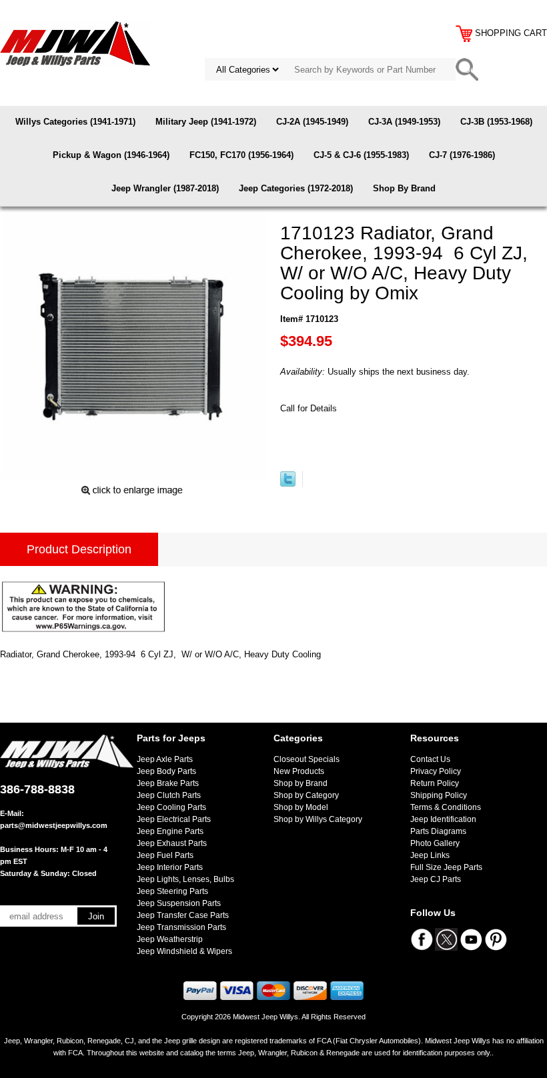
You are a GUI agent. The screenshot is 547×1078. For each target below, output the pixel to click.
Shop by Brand (301, 783)
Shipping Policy (438, 795)
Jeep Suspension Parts (179, 903)
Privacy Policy (435, 771)
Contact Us (430, 759)
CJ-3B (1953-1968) (496, 122)
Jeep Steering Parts (172, 891)
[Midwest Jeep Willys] (75, 43)
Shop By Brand (404, 188)
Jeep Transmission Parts (181, 927)
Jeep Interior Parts (170, 867)
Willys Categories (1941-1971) (75, 122)
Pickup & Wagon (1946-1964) (111, 155)
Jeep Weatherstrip (170, 939)
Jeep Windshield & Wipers (184, 951)
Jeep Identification (443, 819)
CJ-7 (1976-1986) (462, 155)
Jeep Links (430, 855)
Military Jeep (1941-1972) (205, 122)
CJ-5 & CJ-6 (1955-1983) (361, 155)
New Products (299, 771)
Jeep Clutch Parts (169, 795)
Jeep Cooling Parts (171, 807)
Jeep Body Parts (166, 771)
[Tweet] (288, 484)
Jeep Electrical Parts (174, 819)
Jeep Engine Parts (170, 831)
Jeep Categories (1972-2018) (296, 188)
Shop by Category (306, 795)
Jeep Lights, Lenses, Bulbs (185, 879)
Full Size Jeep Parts (446, 867)
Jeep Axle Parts (165, 759)
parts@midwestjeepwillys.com (53, 825)
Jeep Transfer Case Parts (183, 915)
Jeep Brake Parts (168, 783)
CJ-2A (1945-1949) (312, 122)
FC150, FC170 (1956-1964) (241, 155)
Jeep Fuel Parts (165, 855)
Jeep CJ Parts (435, 879)
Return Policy (434, 783)
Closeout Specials (307, 759)
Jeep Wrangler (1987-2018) (165, 188)
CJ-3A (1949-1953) (404, 122)
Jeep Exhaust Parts (172, 843)
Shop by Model (301, 807)
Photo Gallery (435, 843)
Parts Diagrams (438, 831)
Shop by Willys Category (318, 819)
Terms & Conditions (445, 807)
